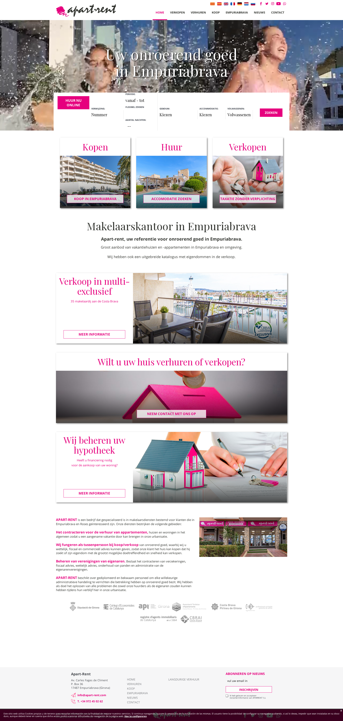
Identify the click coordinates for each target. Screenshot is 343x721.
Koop (216, 12)
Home (160, 12)
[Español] (219, 3)
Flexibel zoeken (135, 106)
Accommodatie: (208, 108)
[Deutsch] (239, 3)
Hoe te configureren (135, 716)
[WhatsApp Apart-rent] (284, 3)
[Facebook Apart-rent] (260, 3)
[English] (226, 3)
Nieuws (259, 12)
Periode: (130, 94)
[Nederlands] (246, 3)
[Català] (212, 3)
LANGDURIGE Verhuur (183, 679)
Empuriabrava (237, 12)
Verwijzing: (98, 108)
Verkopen (177, 12)
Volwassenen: (236, 108)
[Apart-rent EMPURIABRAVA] (86, 10)
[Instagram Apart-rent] (272, 3)
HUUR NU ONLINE (74, 102)
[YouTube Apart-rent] (278, 3)
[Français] (232, 3)
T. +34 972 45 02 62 (90, 701)
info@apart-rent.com (91, 695)
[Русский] (253, 3)
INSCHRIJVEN (248, 690)
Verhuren (198, 12)
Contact (277, 12)
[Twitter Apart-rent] (266, 3)
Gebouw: (165, 108)
